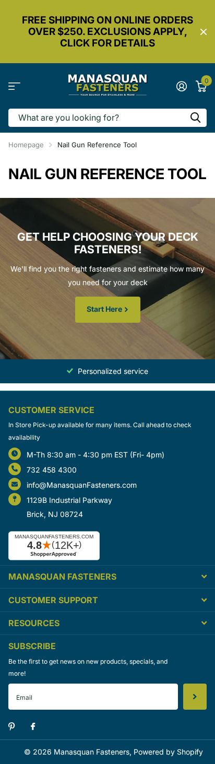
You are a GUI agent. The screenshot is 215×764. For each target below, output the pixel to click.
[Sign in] (181, 86)
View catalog (14, 85)
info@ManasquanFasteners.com (82, 484)
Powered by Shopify (168, 751)
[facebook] (33, 727)
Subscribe (195, 697)
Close (203, 32)
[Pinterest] (11, 727)
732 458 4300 (52, 469)
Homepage (26, 144)
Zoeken (195, 118)
